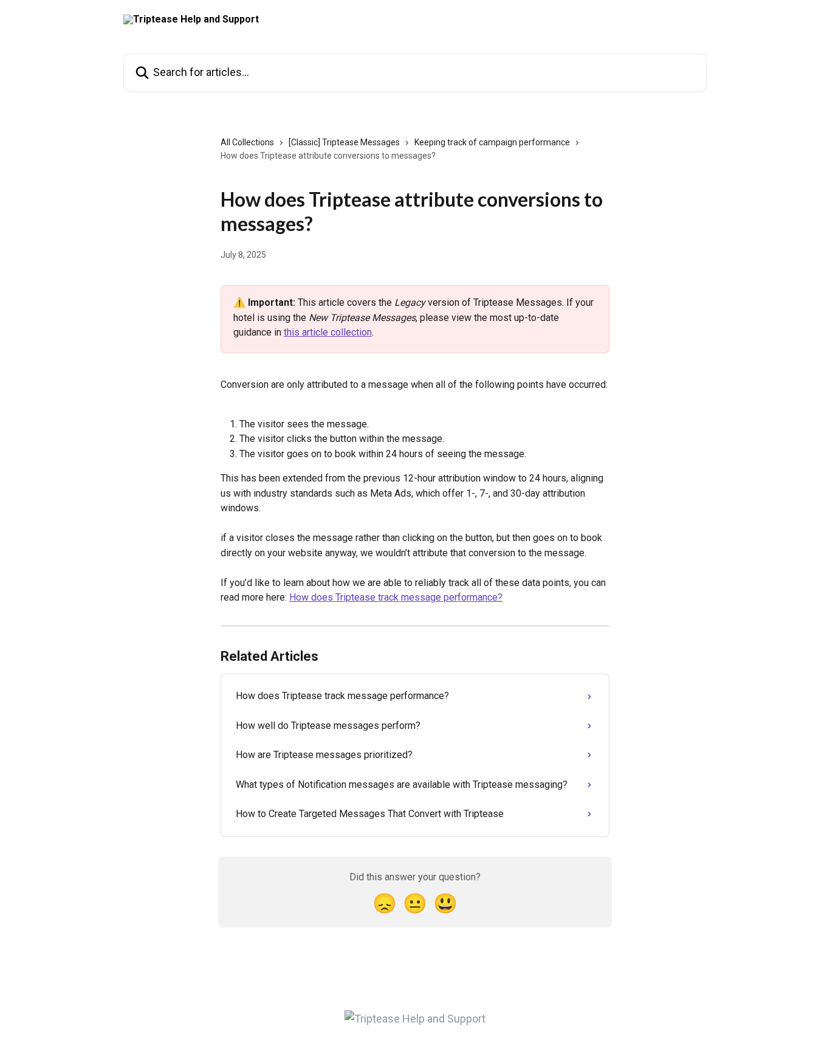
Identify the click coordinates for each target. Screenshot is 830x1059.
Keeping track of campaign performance (492, 142)
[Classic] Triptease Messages (344, 142)
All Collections (247, 142)
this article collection (328, 332)
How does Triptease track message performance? (395, 597)
